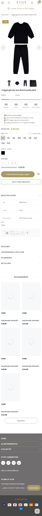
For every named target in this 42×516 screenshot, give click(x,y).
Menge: (4, 159)
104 (19, 138)
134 (8, 143)
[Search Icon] (9, 3)
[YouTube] (19, 463)
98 (14, 138)
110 (25, 138)
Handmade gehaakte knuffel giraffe (10, 412)
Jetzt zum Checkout (21, 182)
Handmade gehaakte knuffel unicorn (31, 320)
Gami (17, 95)
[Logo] (21, 2)
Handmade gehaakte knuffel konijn (10, 366)
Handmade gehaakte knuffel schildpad (10, 320)
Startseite (5, 15)
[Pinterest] (14, 463)
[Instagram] (8, 463)
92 (8, 138)
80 (3, 138)
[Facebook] (3, 463)
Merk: (3, 95)
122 (35, 138)
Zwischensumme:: (9, 167)
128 (3, 143)
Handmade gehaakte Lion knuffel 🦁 (31, 366)
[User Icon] (32, 3)
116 (30, 138)
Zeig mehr (21, 421)
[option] (21, 8)
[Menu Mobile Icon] (2, 2)
